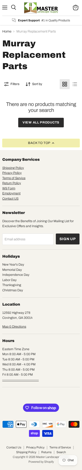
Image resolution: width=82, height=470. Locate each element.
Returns (46, 452)
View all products (41, 122)
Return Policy (11, 183)
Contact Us (13, 447)
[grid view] (65, 84)
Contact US (10, 198)
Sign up (67, 239)
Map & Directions (14, 326)
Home (6, 31)
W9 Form (8, 188)
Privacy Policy (12, 173)
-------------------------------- (20, 380)
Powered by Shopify (41, 461)
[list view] (75, 84)
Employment (11, 193)
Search (61, 452)
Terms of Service (14, 178)
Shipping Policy (13, 168)
